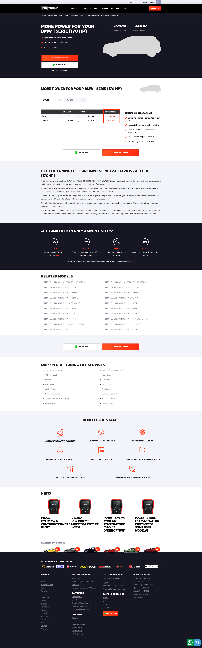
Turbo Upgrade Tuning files (81, 609)
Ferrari (43, 610)
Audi (42, 578)
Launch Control (107, 403)
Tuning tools (106, 8)
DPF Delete (106, 380)
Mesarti (44, 613)
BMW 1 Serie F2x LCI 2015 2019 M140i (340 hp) (123, 298)
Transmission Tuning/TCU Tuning (57, 399)
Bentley (44, 619)
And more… (45, 629)
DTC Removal (107, 384)
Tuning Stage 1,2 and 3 (53, 370)
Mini (42, 623)
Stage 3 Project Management (82, 582)
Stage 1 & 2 (76, 578)
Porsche (44, 591)
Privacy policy (77, 628)
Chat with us (60, 65)
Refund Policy (77, 631)
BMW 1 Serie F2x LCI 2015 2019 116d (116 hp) (61, 319)
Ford (42, 594)
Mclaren (44, 604)
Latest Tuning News (79, 624)
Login (152, 2)
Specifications (52, 15)
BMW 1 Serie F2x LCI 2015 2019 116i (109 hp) (61, 298)
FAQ (138, 2)
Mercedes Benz (47, 585)
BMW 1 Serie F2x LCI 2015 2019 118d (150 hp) (122, 314)
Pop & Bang (106, 375)
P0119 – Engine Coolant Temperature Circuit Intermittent (114, 524)
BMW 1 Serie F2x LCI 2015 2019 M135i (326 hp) (62, 303)
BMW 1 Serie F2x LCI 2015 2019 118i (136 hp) (122, 293)
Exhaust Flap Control (52, 394)
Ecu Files (75, 600)
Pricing (131, 2)
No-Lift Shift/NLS (108, 399)
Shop (118, 8)
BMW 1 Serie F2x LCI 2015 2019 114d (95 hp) (122, 287)
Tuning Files (74, 8)
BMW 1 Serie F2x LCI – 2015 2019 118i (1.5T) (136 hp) (125, 282)
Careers (75, 618)
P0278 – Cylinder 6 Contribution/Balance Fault (59, 522)
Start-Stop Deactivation (110, 394)
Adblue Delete (50, 389)
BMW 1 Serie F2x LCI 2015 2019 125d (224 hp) (122, 324)
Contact (126, 8)
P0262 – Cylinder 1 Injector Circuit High (85, 522)
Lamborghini (45, 607)
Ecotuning (48, 380)
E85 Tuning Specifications (81, 606)
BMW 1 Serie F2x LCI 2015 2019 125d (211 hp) (61, 329)
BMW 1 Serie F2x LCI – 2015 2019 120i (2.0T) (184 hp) (64, 282)
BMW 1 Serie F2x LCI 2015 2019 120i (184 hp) (122, 308)
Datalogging (106, 389)
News (96, 8)
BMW (60, 15)
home (43, 15)
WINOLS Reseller (51, 375)
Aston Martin (45, 616)
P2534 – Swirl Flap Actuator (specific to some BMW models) (147, 524)
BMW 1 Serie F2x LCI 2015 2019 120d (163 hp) (61, 314)
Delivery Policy (77, 634)
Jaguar (43, 601)
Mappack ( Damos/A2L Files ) (113, 370)
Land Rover (45, 597)
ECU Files (87, 8)
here (57, 255)
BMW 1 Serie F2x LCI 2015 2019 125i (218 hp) (61, 308)
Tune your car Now (60, 58)
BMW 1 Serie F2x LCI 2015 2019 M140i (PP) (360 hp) (64, 324)
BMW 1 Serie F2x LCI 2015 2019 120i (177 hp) (61, 293)
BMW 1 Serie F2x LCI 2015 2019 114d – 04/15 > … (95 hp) (126, 319)
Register (155, 8)
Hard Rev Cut (50, 403)
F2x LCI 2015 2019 (76, 15)
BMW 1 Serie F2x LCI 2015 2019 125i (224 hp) (122, 303)
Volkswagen (45, 588)
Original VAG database (80, 603)
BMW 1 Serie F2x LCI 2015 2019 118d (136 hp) (61, 287)
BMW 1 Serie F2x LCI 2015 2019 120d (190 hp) (122, 329)
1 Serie (66, 15)
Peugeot (44, 626)
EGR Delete (49, 384)
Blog (145, 2)
